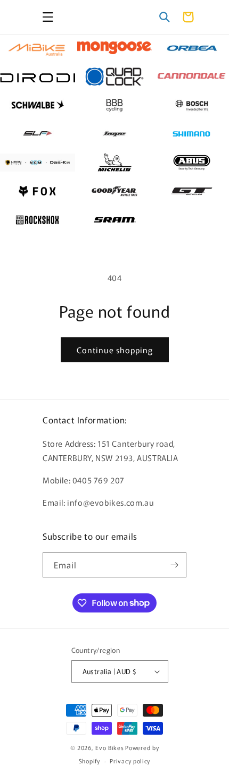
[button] (48, 17)
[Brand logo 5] (114, 76)
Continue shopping (115, 349)
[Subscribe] (174, 564)
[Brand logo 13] (37, 162)
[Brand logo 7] (37, 105)
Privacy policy (130, 760)
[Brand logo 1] (37, 48)
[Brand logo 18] (191, 191)
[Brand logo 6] (191, 76)
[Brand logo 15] (191, 162)
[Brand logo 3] (191, 48)
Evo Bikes (109, 747)
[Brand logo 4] (37, 76)
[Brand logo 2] (114, 48)
